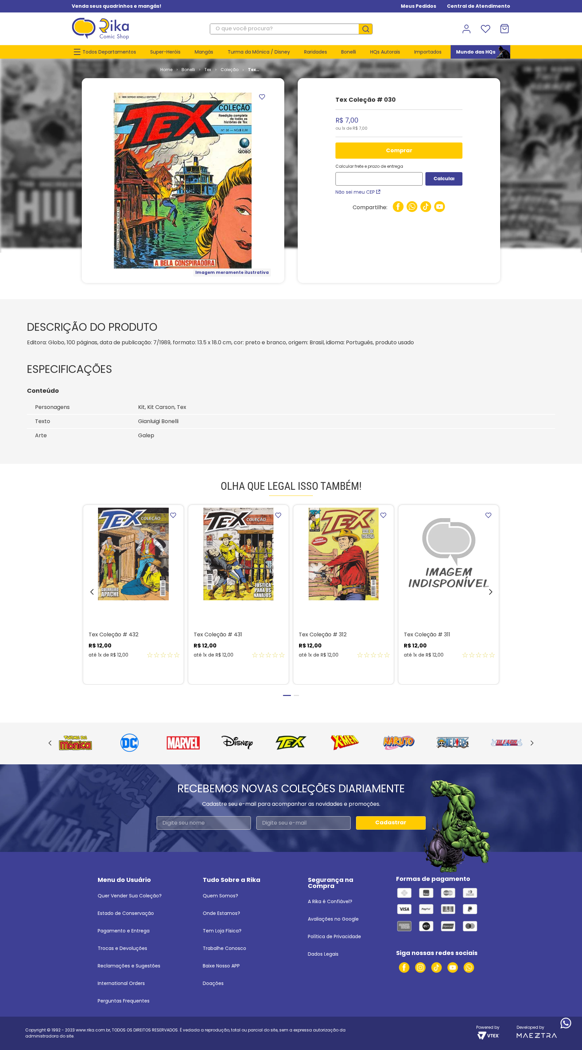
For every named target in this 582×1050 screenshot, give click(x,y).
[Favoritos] (485, 29)
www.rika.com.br (93, 1030)
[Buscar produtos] (368, 29)
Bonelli (188, 69)
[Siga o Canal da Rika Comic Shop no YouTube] (452, 967)
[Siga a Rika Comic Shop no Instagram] (420, 967)
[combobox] (291, 29)
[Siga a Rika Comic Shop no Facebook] (404, 967)
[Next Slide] (532, 743)
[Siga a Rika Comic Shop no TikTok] (436, 967)
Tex (207, 69)
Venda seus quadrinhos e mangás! (116, 6)
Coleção (229, 69)
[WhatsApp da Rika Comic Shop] (468, 967)
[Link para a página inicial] (166, 70)
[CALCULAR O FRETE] (443, 179)
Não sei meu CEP (355, 192)
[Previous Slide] (50, 743)
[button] (87, 593)
